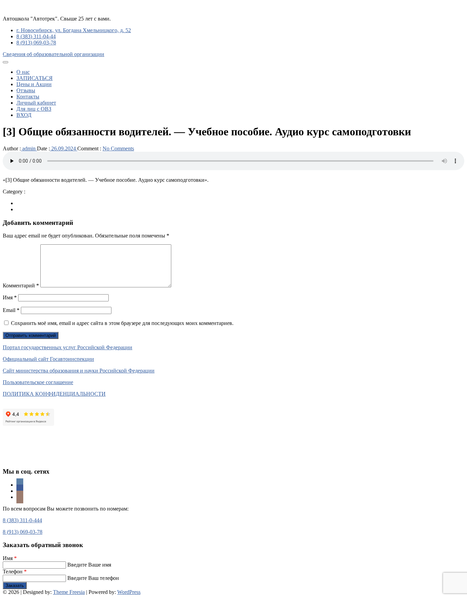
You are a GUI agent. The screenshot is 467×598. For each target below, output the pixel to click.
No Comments (118, 148)
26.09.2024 (63, 148)
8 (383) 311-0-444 (22, 520)
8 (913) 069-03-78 (36, 42)
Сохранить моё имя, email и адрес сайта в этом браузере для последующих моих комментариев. (122, 323)
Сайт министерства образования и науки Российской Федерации (79, 370)
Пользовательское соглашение (38, 382)
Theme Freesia (69, 592)
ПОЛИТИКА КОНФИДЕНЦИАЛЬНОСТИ (54, 394)
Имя (10, 297)
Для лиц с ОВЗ (33, 109)
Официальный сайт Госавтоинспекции (48, 359)
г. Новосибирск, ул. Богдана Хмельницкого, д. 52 (73, 30)
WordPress (129, 592)
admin (29, 148)
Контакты (27, 96)
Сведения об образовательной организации (53, 54)
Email (11, 310)
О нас (23, 72)
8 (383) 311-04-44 (36, 36)
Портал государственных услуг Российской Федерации (67, 347)
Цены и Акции (34, 84)
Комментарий (21, 285)
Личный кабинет (36, 103)
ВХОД (23, 115)
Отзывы (25, 90)
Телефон (15, 571)
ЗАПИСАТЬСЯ (34, 78)
